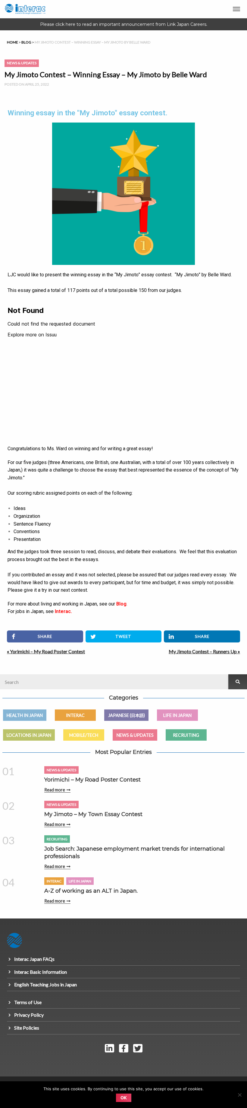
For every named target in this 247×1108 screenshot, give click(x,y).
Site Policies (26, 1028)
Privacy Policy (29, 1015)
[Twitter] (137, 1048)
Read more (54, 789)
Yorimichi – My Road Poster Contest (47, 651)
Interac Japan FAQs (34, 959)
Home (12, 42)
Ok (123, 1097)
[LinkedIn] (109, 1048)
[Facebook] (123, 1048)
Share (45, 636)
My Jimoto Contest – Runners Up (203, 651)
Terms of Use (28, 1002)
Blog (26, 42)
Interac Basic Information (40, 972)
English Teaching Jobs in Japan (45, 984)
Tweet (123, 636)
